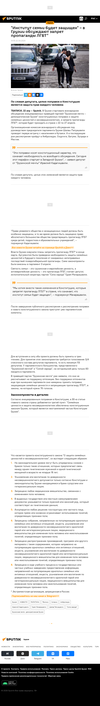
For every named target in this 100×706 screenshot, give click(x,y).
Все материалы (33, 646)
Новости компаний (9, 672)
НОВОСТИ (23, 602)
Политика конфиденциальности (31, 672)
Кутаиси (54, 602)
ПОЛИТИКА (35, 602)
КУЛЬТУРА (87, 646)
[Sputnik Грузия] (12, 21)
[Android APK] (9, 683)
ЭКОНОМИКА (62, 646)
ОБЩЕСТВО (75, 646)
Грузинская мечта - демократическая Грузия (27, 612)
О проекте (5, 669)
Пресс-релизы (56, 669)
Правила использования (30, 669)
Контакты (15, 669)
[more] (86, 167)
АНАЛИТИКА (18, 646)
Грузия (14, 602)
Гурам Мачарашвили (39, 607)
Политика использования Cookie (60, 672)
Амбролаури (65, 602)
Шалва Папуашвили (56, 607)
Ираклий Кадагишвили (20, 607)
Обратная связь (54, 676)
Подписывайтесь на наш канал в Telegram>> (35, 596)
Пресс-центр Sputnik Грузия (75, 669)
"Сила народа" (72, 607)
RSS (89, 669)
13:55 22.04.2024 (18, 40)
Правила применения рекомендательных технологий (24, 676)
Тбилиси (45, 602)
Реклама (45, 669)
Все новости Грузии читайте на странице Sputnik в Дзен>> (42, 247)
